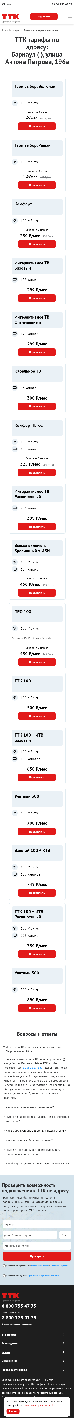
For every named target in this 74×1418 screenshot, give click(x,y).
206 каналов (30, 508)
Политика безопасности (23, 1388)
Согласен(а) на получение (32, 1275)
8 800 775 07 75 (19, 1318)
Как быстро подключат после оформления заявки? (38, 1163)
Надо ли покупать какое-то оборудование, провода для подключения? (33, 1152)
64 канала (28, 388)
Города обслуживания (15, 1369)
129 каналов (30, 333)
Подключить (37, 126)
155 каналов (30, 449)
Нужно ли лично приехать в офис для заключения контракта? (37, 1119)
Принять (13, 1411)
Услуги (6, 1352)
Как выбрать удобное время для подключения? (36, 1130)
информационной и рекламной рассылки (43, 1275)
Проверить (37, 1256)
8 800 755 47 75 (62, 4)
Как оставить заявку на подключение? (30, 1107)
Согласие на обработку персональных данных (36, 1392)
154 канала (29, 569)
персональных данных (40, 1265)
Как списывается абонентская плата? (29, 1140)
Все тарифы (9, 1334)
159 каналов (30, 279)
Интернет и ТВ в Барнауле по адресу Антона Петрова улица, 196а (33, 1049)
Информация (9, 1361)
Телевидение (10, 1343)
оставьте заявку (32, 1067)
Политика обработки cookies (40, 1405)
